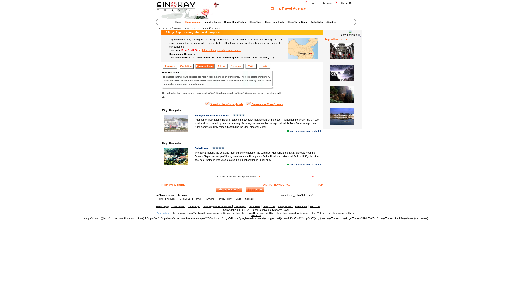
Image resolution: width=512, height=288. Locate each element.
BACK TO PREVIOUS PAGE (276, 185)
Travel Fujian (194, 206)
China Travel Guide (297, 22)
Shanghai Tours (285, 206)
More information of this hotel (305, 131)
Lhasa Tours (301, 206)
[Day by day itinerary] (170, 68)
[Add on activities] (221, 68)
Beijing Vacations (195, 213)
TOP (320, 185)
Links (238, 199)
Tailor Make (317, 22)
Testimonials (326, 3)
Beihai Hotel (202, 148)
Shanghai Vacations (212, 213)
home (165, 28)
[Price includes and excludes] (186, 68)
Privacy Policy (224, 199)
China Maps (240, 206)
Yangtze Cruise (213, 22)
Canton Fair (293, 213)
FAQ (313, 3)
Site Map (249, 199)
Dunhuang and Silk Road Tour (217, 206)
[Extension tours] (236, 68)
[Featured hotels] (204, 68)
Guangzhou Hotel (231, 213)
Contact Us (347, 3)
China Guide (247, 213)
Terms (198, 199)
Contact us (184, 199)
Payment (209, 199)
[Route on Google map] (250, 68)
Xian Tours (315, 206)
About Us (331, 22)
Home (178, 22)
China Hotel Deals (274, 22)
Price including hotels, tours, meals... (221, 50)
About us (171, 199)
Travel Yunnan (178, 206)
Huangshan (189, 54)
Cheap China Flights (235, 22)
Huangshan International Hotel (212, 115)
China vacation (179, 28)
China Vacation (193, 22)
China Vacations (339, 213)
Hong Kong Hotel (261, 213)
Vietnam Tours (324, 213)
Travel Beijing (162, 206)
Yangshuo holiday (308, 213)
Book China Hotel (278, 213)
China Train (255, 22)
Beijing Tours (269, 206)
